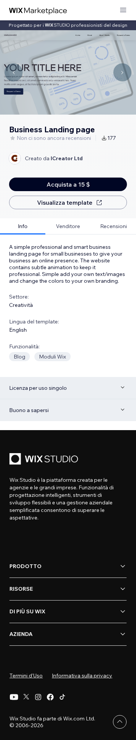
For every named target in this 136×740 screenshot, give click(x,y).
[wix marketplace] (38, 10)
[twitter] (26, 697)
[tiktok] (62, 697)
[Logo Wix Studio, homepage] (44, 459)
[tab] (22, 226)
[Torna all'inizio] (120, 722)
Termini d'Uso (26, 675)
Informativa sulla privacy (82, 675)
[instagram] (38, 697)
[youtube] (14, 697)
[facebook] (50, 697)
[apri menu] (123, 10)
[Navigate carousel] (14, 72)
